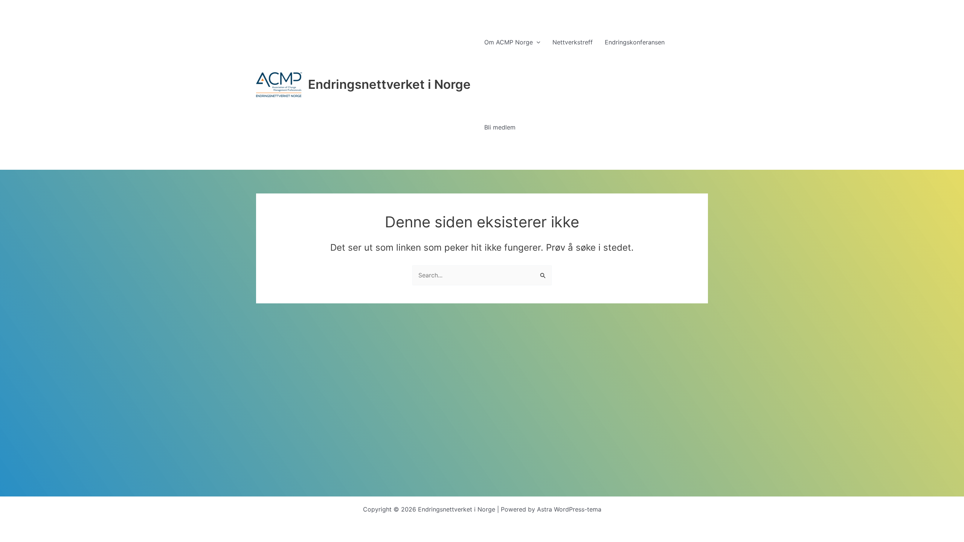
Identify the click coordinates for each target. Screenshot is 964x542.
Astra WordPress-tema (569, 509)
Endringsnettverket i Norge (389, 84)
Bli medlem (500, 127)
